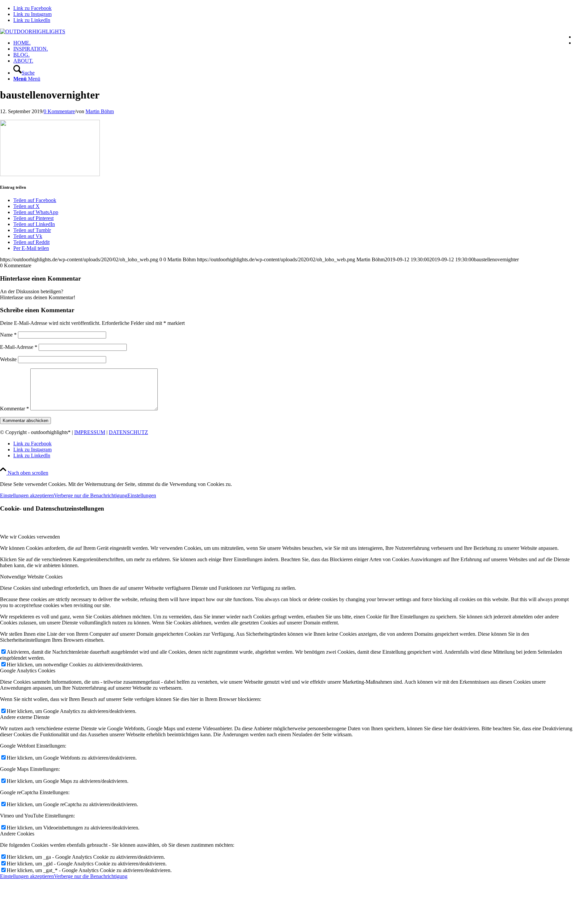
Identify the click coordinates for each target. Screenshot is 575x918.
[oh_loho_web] (32, 31)
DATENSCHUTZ (128, 432)
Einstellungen (141, 495)
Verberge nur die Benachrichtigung (90, 495)
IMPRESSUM (89, 432)
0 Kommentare (59, 111)
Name (8, 335)
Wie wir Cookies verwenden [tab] (30, 537)
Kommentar (14, 408)
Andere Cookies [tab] (17, 833)
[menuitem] (294, 43)
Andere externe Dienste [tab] (25, 717)
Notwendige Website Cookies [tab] (31, 576)
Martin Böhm (100, 111)
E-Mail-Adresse (18, 347)
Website (8, 359)
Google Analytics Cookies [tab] (27, 670)
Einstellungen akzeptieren (27, 495)
